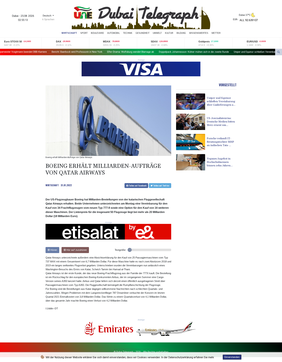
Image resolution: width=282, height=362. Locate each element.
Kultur (169, 33)
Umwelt (157, 33)
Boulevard (97, 33)
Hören (53, 250)
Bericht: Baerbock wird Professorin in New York (49, 51)
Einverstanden (232, 357)
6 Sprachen (48, 19)
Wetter (216, 33)
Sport (84, 33)
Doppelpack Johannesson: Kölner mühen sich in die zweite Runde (166, 51)
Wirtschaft (69, 33)
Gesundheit (142, 33)
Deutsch (47, 15)
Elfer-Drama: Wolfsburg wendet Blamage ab (102, 51)
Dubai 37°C (245, 15)
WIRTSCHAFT (52, 185)
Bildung (181, 33)
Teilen (137, 185)
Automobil (113, 33)
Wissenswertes (198, 33)
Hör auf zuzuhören (76, 250)
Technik (127, 33)
